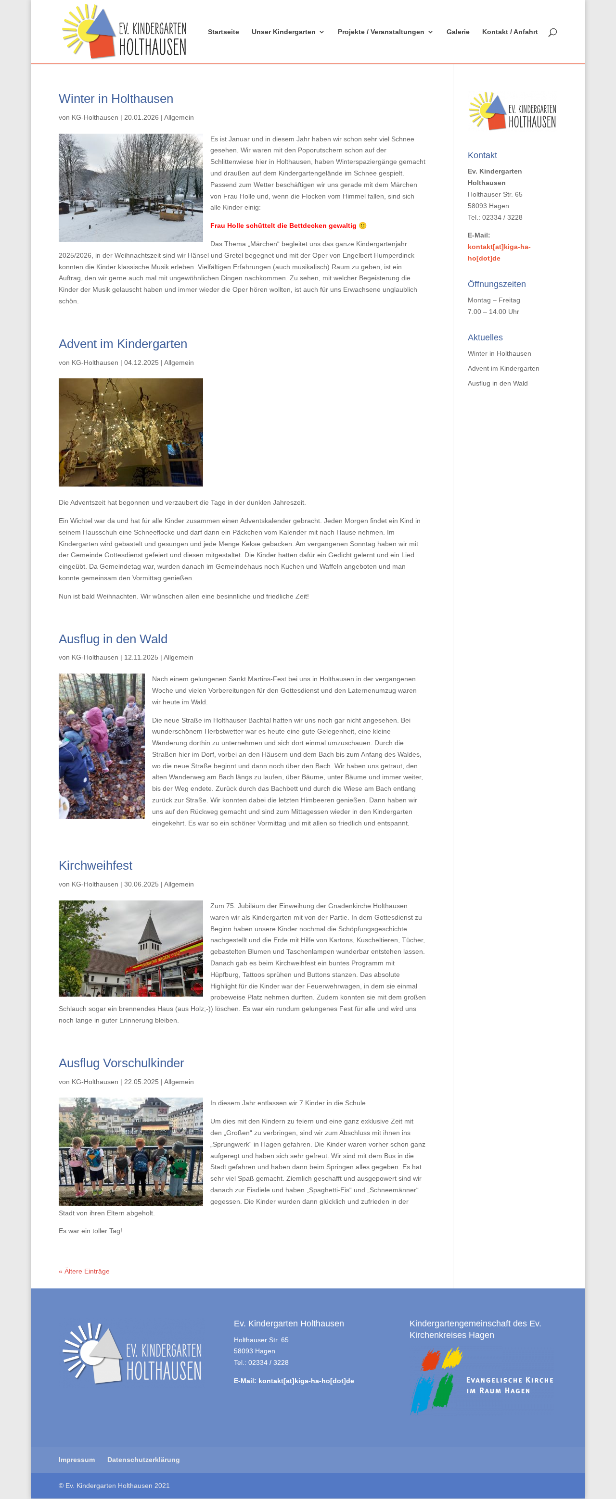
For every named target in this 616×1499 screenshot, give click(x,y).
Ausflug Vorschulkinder (121, 1063)
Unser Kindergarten (284, 32)
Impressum (77, 1459)
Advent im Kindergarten (123, 344)
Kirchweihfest (95, 865)
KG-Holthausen (95, 117)
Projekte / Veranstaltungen (381, 32)
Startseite (223, 32)
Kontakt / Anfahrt (510, 32)
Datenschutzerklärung (143, 1459)
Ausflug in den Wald (113, 639)
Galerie (458, 32)
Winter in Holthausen (116, 98)
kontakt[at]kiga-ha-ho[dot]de (306, 1381)
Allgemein (179, 117)
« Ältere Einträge (84, 1271)
